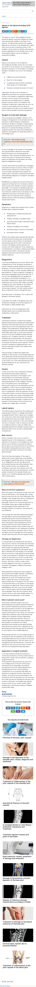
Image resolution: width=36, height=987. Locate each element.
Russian (2, 986)
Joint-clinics (7, 3)
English (4, 16)
